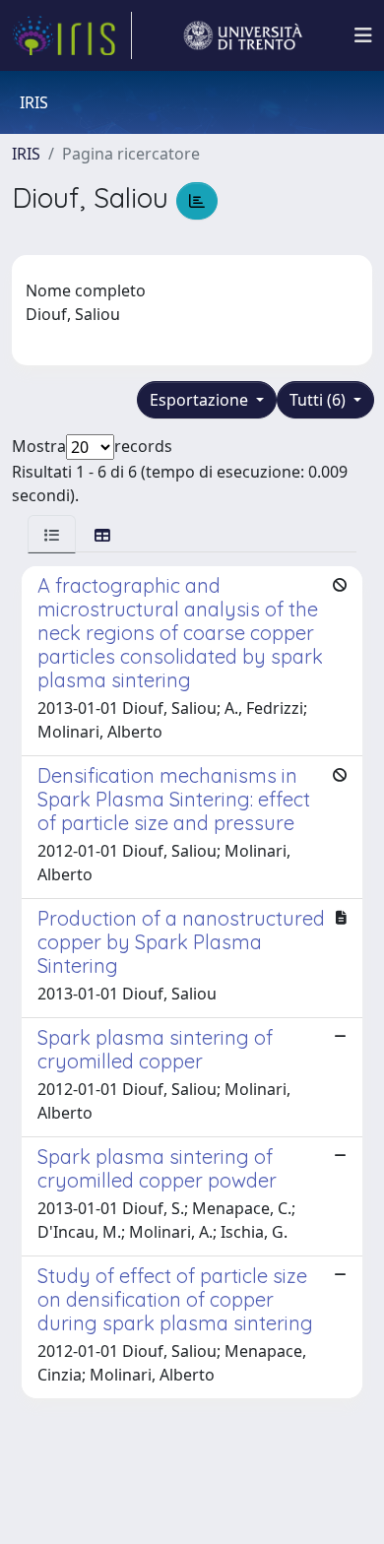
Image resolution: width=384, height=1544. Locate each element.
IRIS (26, 153)
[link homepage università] (243, 35)
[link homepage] (72, 35)
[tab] (52, 534)
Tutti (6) (319, 400)
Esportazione (201, 400)
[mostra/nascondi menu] (363, 35)
